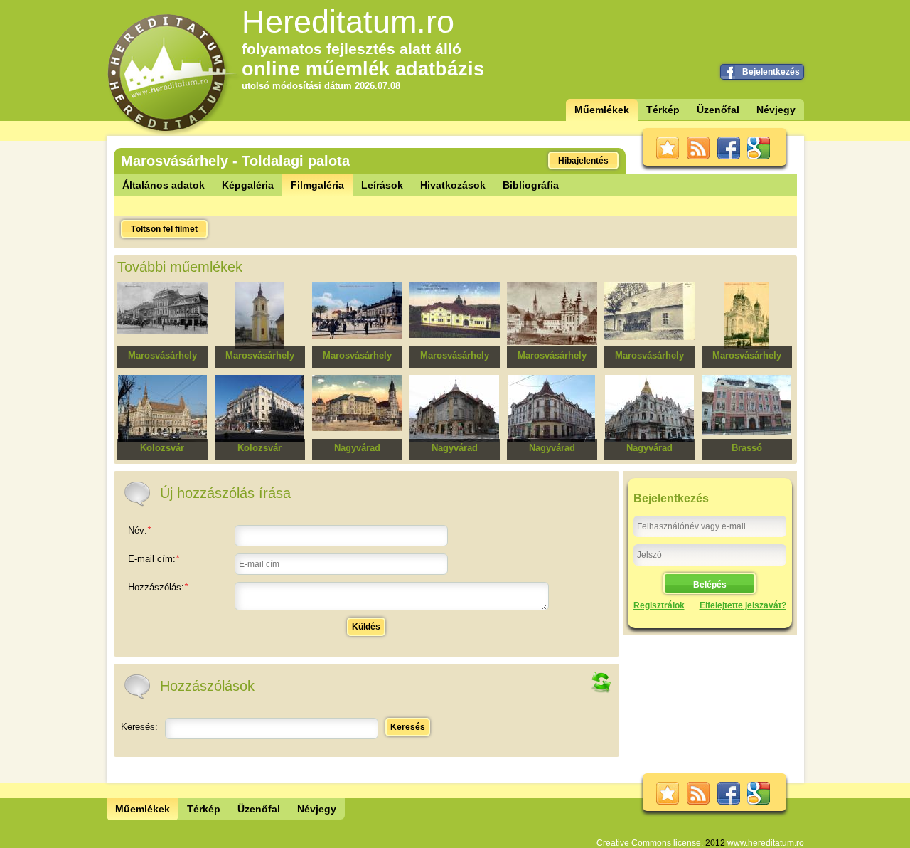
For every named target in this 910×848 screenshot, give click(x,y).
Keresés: (139, 726)
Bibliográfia (531, 185)
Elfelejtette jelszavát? (743, 605)
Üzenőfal (718, 109)
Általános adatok (163, 185)
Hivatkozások (453, 185)
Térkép (663, 109)
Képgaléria (248, 185)
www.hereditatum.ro (765, 843)
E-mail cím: (153, 558)
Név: (139, 530)
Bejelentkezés (771, 72)
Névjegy (776, 109)
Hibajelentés (583, 161)
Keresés (407, 727)
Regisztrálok (659, 605)
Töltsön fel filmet (164, 229)
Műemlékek (601, 109)
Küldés (366, 627)
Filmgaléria (317, 185)
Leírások (382, 185)
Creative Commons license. (649, 843)
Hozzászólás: (158, 587)
